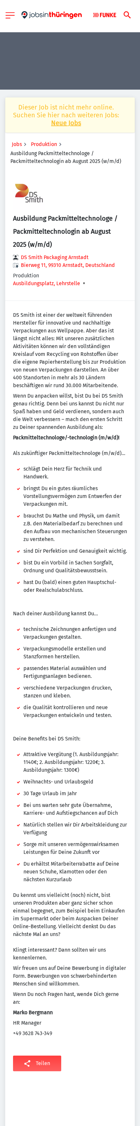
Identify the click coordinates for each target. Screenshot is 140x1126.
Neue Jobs (66, 123)
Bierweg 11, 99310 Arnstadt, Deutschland (68, 265)
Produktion (44, 144)
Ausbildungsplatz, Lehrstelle (46, 283)
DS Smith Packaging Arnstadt (55, 257)
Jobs (17, 144)
